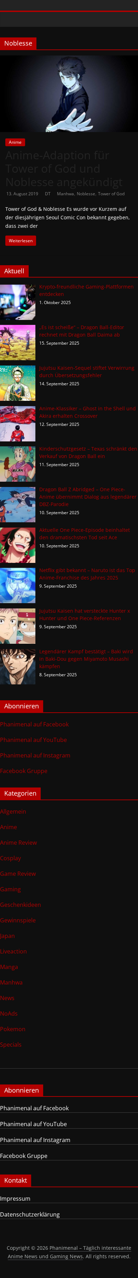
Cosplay (10, 858)
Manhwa (65, 194)
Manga (9, 967)
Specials (11, 1044)
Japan (7, 936)
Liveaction (13, 951)
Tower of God (111, 194)
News (7, 998)
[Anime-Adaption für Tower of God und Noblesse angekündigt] (69, 60)
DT (48, 194)
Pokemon (12, 1029)
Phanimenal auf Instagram (35, 755)
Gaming (10, 889)
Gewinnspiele (18, 920)
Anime (15, 142)
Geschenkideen (20, 905)
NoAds (9, 1013)
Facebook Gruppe (23, 771)
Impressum (15, 1198)
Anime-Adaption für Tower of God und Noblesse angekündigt (63, 168)
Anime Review (18, 842)
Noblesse (86, 194)
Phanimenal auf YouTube (33, 740)
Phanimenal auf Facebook (34, 724)
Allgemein (13, 811)
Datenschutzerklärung (30, 1214)
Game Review (18, 874)
